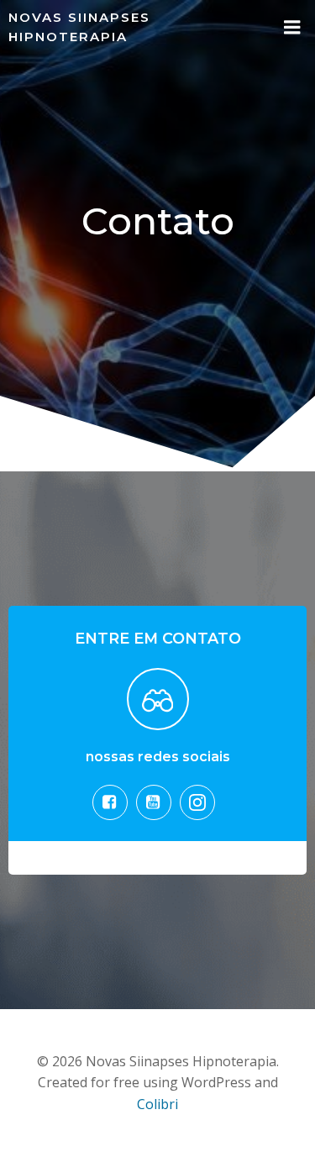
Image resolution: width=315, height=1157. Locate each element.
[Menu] (292, 27)
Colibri (157, 1104)
